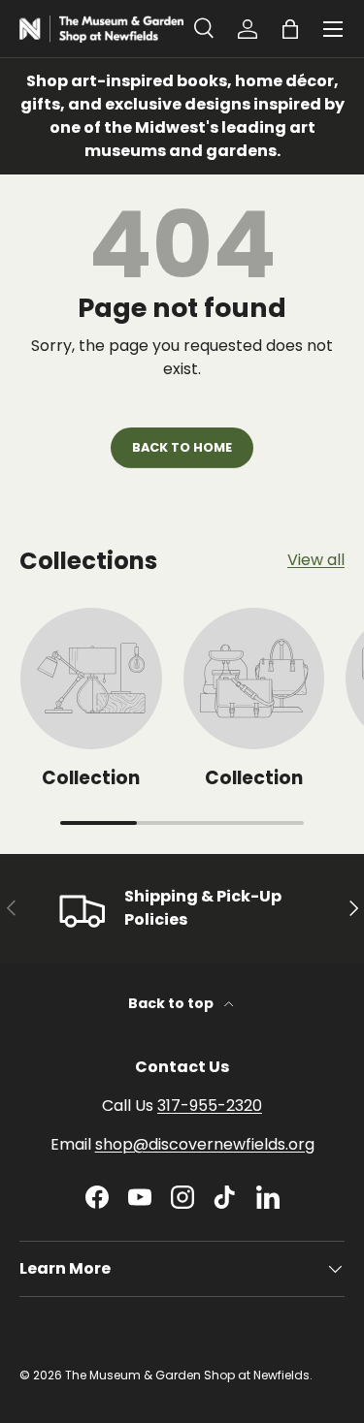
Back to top (172, 1003)
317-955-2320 (209, 1105)
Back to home (182, 447)
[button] (290, 29)
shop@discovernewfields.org (204, 1144)
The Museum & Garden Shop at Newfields (187, 1375)
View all (316, 560)
